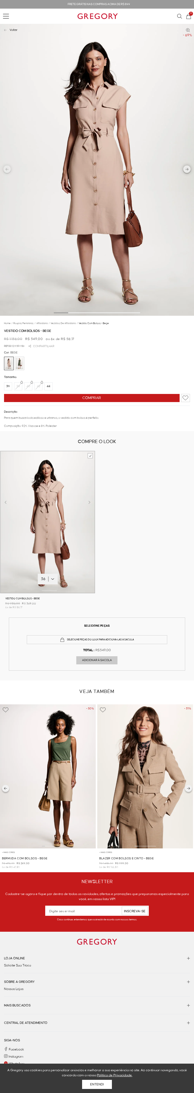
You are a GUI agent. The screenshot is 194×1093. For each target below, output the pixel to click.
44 (48, 386)
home (8, 323)
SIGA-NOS (12, 1040)
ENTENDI (97, 1084)
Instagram (16, 1056)
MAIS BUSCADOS (17, 1005)
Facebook (16, 1049)
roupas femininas (24, 323)
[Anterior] (5, 788)
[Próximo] (188, 788)
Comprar (91, 398)
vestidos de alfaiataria (64, 323)
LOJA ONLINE (14, 958)
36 (8, 386)
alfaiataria (43, 323)
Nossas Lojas (13, 989)
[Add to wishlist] (185, 398)
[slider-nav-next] (187, 169)
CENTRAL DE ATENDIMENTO (25, 1023)
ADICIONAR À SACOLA (97, 660)
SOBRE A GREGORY (19, 982)
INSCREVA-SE (135, 911)
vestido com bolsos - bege (94, 323)
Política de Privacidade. (114, 1075)
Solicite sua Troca (17, 965)
